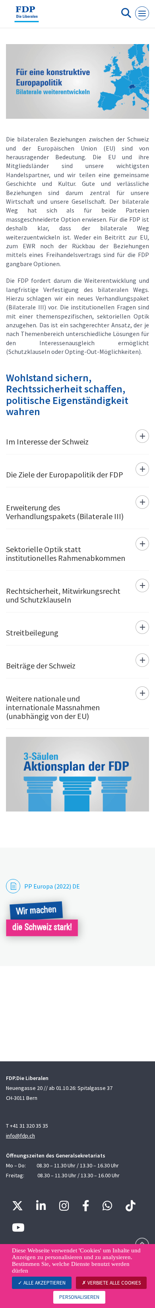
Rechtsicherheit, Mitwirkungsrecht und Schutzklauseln (63, 595)
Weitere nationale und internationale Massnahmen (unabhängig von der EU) (53, 707)
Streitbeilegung (32, 633)
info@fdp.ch (20, 1135)
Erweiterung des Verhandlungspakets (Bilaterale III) (65, 511)
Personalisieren (79, 1297)
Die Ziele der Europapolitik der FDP (64, 474)
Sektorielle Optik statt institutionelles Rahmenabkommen (65, 553)
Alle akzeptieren (44, 1282)
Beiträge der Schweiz (41, 665)
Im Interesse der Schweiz (47, 441)
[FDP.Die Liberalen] (26, 17)
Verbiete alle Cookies (113, 1282)
